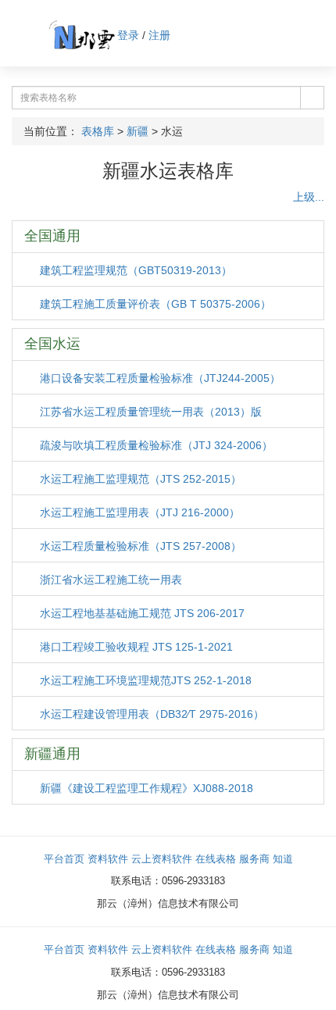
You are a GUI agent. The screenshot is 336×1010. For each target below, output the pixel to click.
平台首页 (64, 859)
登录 (128, 35)
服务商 (254, 859)
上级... (307, 197)
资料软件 (108, 859)
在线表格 (215, 859)
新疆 (137, 131)
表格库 (97, 131)
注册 (159, 35)
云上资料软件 (161, 859)
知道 (283, 859)
